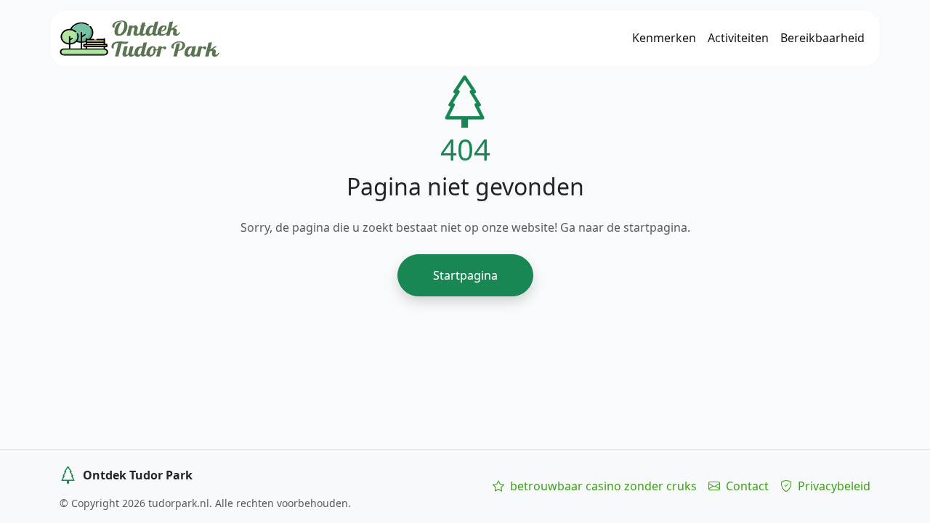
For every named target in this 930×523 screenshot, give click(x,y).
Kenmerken (664, 38)
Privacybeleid (832, 486)
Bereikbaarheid (822, 38)
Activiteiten (738, 38)
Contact (746, 486)
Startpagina (465, 275)
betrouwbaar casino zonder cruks (602, 486)
